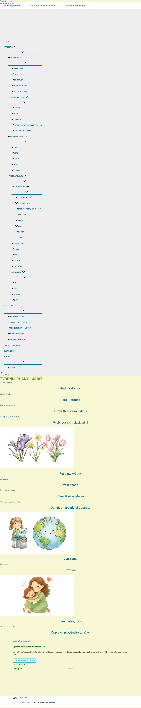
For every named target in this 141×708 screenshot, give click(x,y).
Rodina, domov (70, 388)
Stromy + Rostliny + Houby (29, 209)
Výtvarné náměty (17, 137)
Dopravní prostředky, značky (70, 632)
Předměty (22, 220)
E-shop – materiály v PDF (14, 345)
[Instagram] (3, 375)
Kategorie (8, 47)
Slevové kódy (9, 351)
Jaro (16, 147)
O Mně (12, 367)
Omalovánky (19, 243)
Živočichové (23, 215)
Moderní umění (20, 86)
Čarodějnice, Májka (70, 496)
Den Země (70, 559)
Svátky (21, 232)
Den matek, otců (70, 621)
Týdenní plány (16, 272)
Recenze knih (9, 306)
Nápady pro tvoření (18, 322)
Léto (16, 153)
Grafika (17, 119)
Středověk (18, 68)
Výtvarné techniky (18, 316)
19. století (18, 80)
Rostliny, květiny (70, 473)
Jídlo (20, 226)
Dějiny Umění (15, 58)
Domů (6, 41)
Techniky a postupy (18, 97)
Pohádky (17, 255)
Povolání (70, 570)
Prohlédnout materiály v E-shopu (25, 660)
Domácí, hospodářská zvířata (70, 507)
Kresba (17, 108)
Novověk (18, 74)
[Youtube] (8, 375)
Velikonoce (70, 485)
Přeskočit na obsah (6, 1)
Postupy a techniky (22, 131)
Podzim (17, 159)
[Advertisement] (21, 23)
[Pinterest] (6, 375)
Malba (16, 114)
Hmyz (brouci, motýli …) (70, 411)
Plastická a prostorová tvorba (28, 125)
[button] (14, 47)
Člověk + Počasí (25, 197)
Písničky (17, 261)
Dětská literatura (18, 339)
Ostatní (17, 170)
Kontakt (7, 357)
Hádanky (17, 249)
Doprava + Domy (24, 203)
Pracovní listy (20, 187)
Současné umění (21, 91)
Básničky (18, 266)
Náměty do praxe (17, 334)
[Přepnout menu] (23, 52)
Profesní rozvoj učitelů (20, 328)
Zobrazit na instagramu (21, 697)
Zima (16, 164)
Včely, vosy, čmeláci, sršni (70, 422)
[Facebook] (1, 375)
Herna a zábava (16, 176)
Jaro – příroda (70, 400)
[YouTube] (22, 699)
